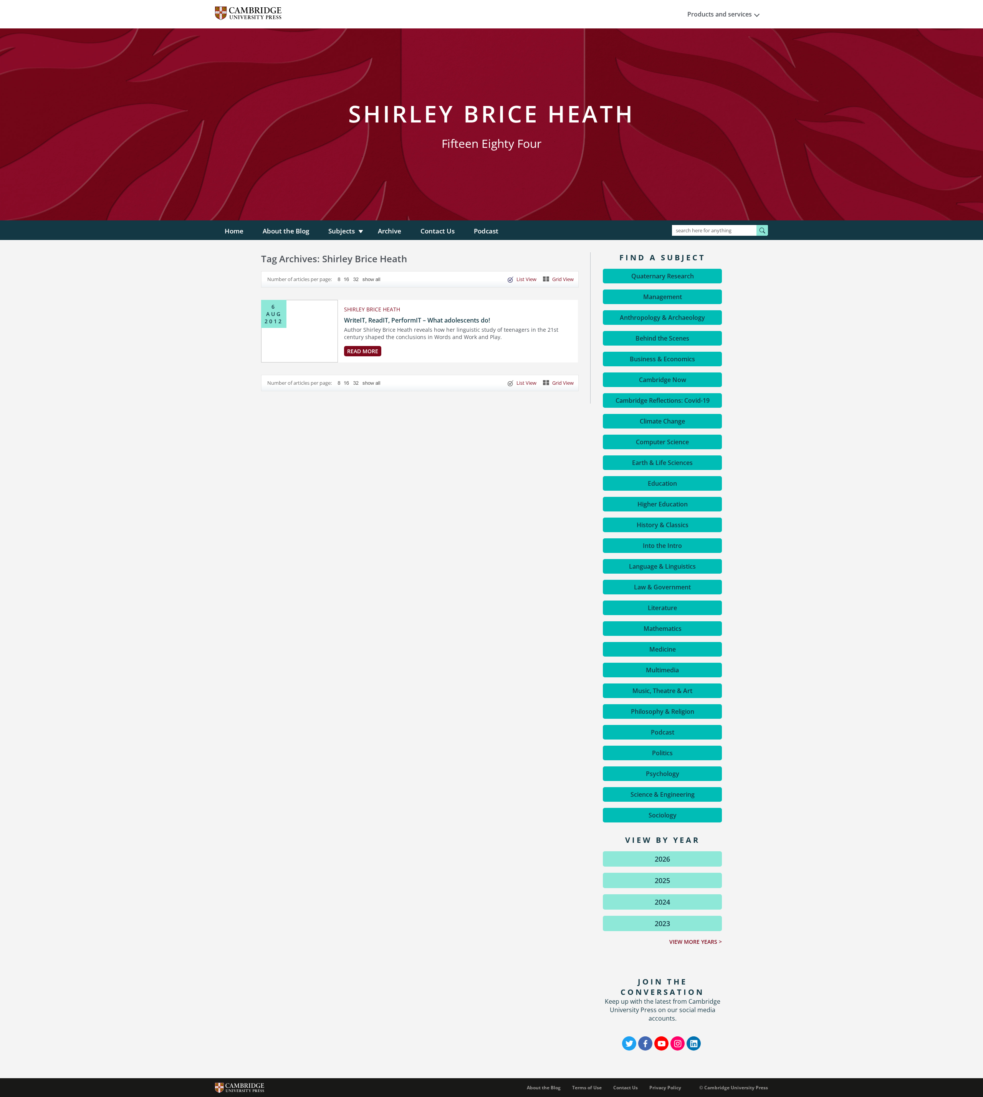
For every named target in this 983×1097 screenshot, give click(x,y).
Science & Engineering (663, 794)
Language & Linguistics (662, 566)
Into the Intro (662, 545)
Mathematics (663, 628)
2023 (662, 923)
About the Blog (286, 231)
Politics (662, 753)
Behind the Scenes (662, 338)
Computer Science (662, 442)
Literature (662, 608)
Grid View (563, 279)
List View (526, 279)
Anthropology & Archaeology (662, 317)
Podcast (486, 231)
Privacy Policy (665, 1087)
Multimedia (662, 670)
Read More (362, 351)
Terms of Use (587, 1087)
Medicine (662, 649)
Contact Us (437, 231)
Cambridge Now (662, 380)
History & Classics (662, 525)
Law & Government (662, 587)
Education (662, 483)
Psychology (662, 773)
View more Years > (695, 941)
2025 (662, 880)
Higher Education (662, 504)
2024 (662, 902)
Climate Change (662, 421)
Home (234, 231)
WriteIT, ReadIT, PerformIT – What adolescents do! (417, 320)
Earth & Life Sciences (662, 462)
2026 (662, 859)
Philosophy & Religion (662, 711)
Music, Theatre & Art (662, 691)
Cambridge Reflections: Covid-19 (663, 400)
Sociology (663, 815)
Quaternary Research (662, 276)
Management (662, 297)
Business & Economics (662, 359)
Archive (389, 231)
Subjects (341, 231)
